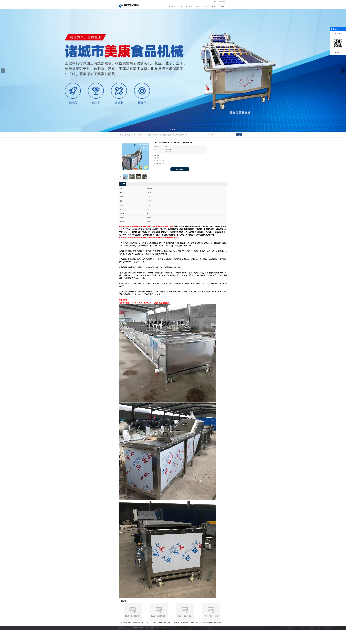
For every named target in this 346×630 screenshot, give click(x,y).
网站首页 (133, 135)
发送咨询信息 (179, 169)
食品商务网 (158, 628)
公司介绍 (180, 6)
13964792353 (221, 1)
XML (148, 628)
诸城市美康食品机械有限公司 (140, 628)
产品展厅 (197, 6)
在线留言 (223, 6)
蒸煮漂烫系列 (147, 135)
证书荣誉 (206, 6)
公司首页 (172, 6)
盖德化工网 (164, 628)
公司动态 (189, 6)
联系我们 (214, 6)
